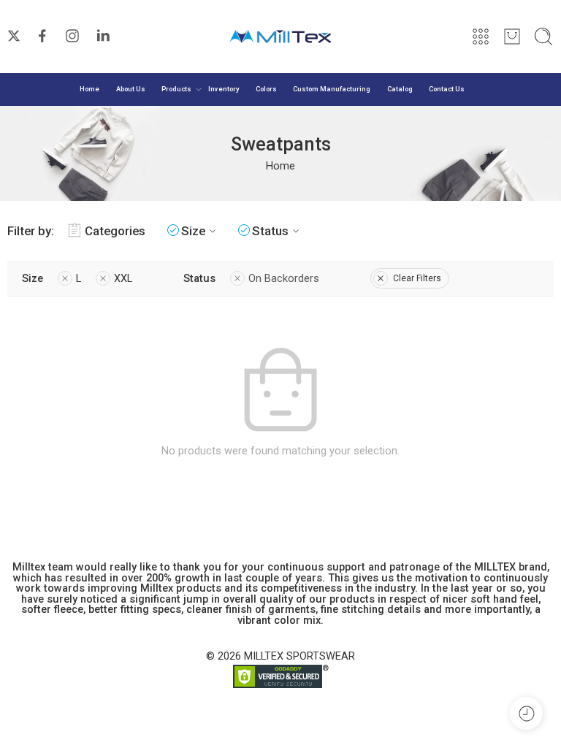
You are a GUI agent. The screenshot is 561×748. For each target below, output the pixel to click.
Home (89, 89)
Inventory (224, 89)
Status (270, 231)
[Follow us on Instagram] (72, 36)
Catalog (400, 89)
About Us (130, 89)
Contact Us (447, 89)
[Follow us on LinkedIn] (103, 36)
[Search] (543, 36)
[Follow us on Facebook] (42, 35)
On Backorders (283, 278)
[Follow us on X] (13, 35)
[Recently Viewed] (526, 713)
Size (193, 231)
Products (176, 89)
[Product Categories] (480, 36)
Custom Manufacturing (331, 89)
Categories (115, 231)
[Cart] (512, 36)
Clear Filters (417, 278)
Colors (266, 89)
